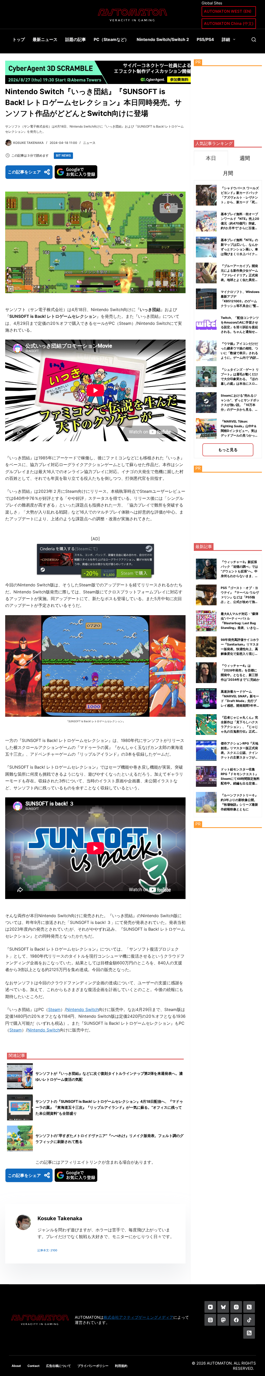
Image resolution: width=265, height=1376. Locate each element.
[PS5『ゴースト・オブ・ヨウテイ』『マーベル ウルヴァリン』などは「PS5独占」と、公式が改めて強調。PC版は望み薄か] (206, 595)
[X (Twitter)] (249, 1307)
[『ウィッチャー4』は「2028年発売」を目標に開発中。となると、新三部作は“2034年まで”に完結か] (206, 672)
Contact (33, 1366)
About (16, 1366)
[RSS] (249, 1333)
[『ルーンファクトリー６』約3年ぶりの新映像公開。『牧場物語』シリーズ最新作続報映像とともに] (206, 802)
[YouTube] (210, 1307)
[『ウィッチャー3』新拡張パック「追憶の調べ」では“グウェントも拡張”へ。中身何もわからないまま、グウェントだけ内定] (206, 569)
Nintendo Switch (82, 1009)
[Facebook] (236, 1320)
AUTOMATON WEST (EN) (228, 11)
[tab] (211, 158)
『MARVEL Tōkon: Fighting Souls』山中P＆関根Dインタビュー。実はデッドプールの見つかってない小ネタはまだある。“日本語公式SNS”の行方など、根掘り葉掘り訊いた (240, 435)
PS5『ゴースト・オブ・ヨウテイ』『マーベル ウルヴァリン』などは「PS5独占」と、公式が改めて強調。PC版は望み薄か (240, 597)
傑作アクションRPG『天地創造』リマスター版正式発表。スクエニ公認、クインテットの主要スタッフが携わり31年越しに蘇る (239, 752)
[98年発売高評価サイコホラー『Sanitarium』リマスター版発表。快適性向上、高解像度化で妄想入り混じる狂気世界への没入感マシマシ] (206, 646)
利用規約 (121, 1366)
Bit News (63, 155)
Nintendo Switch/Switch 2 (163, 39)
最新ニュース (45, 39)
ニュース (89, 143)
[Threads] (210, 1320)
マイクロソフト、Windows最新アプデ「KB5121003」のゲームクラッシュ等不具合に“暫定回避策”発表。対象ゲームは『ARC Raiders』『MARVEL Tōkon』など (240, 306)
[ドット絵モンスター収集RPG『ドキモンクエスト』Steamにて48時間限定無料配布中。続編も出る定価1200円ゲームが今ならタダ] (206, 776)
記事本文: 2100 (47, 1250)
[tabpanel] (228, 319)
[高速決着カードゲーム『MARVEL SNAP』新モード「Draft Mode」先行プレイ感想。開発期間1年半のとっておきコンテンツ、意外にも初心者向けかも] (206, 698)
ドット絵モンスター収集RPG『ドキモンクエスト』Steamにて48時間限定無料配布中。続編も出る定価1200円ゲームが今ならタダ (240, 778)
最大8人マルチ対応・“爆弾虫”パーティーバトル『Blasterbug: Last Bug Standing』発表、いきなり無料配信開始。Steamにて (240, 623)
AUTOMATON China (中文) (229, 23)
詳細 (226, 39)
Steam (54, 1009)
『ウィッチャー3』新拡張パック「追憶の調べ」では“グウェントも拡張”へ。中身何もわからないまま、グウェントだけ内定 (239, 571)
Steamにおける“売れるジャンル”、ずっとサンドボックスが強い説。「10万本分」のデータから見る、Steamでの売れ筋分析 (240, 405)
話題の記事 (75, 39)
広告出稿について (58, 1366)
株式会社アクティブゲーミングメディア (138, 1317)
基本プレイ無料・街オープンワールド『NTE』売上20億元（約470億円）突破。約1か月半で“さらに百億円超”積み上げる (240, 223)
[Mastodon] (223, 1320)
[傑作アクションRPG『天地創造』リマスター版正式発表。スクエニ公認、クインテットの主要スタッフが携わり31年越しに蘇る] (206, 750)
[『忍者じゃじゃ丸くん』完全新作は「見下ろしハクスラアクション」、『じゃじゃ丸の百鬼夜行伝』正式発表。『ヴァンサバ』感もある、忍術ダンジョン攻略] (206, 724)
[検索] (254, 39)
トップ (18, 39)
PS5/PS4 (205, 39)
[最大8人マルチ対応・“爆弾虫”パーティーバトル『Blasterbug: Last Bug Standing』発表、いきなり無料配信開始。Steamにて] (206, 620)
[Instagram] (236, 1307)
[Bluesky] (223, 1307)
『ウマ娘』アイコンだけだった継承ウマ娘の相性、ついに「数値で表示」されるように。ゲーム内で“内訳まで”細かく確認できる (240, 353)
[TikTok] (249, 1320)
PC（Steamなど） (111, 39)
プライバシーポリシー (92, 1366)
